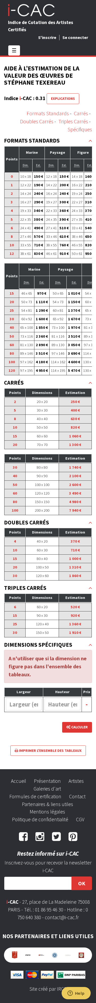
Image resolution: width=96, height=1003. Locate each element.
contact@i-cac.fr (62, 917)
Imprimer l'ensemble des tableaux (50, 750)
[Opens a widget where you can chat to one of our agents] (76, 993)
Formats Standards (48, 113)
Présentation (47, 781)
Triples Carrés (73, 121)
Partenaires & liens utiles (47, 804)
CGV (80, 819)
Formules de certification (35, 796)
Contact (77, 796)
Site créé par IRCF (48, 989)
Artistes (76, 781)
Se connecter (75, 37)
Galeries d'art (47, 788)
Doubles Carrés (36, 121)
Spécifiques (79, 129)
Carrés (81, 113)
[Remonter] (90, 141)
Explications (63, 98)
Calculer (79, 727)
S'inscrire (47, 37)
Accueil (18, 781)
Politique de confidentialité (40, 819)
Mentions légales (47, 811)
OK (81, 883)
